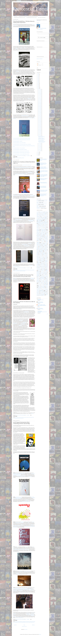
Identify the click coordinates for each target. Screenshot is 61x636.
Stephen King (42, 286)
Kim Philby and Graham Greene (30, 614)
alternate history (43, 214)
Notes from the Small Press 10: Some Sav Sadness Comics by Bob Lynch (21, 152)
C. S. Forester (45, 224)
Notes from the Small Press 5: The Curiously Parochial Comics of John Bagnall (22, 144)
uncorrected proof (42, 293)
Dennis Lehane (43, 233)
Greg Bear (45, 246)
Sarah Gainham (40, 282)
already (21, 47)
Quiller (42, 275)
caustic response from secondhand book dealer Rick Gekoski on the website (23, 588)
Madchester (17, 71)
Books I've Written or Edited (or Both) (41, 17)
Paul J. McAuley (38, 272)
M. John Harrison (42, 262)
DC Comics (45, 232)
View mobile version (24, 626)
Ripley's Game (42, 279)
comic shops (41, 227)
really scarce (20, 325)
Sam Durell (45, 281)
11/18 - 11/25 (39, 95)
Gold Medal (40, 245)
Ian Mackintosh (45, 250)
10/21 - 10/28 (39, 99)
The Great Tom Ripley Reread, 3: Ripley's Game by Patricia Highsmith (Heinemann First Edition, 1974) (44, 195)
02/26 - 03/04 (39, 135)
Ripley (38, 278)
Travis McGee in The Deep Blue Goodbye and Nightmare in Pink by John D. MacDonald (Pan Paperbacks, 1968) (43, 175)
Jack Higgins (40, 252)
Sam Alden (42, 281)
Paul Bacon (46, 271)
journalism (42, 258)
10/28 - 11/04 (39, 98)
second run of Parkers (32, 195)
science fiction (20, 418)
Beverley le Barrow (44, 218)
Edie (40, 238)
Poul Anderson (45, 274)
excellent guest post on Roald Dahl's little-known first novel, (23, 167)
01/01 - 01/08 (39, 150)
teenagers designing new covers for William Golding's (21, 549)
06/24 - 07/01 (39, 117)
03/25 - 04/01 (39, 131)
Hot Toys (38, 250)
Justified (46, 258)
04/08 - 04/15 (39, 129)
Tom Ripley (44, 291)
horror (46, 249)
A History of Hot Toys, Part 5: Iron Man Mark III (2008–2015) (43, 182)
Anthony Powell (45, 215)
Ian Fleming (41, 250)
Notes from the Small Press (16, 266)
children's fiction (45, 225)
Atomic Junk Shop (40, 311)
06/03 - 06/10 (39, 120)
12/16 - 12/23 (39, 91)
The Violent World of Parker (18, 270)
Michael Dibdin (42, 266)
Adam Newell (32, 278)
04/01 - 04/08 (39, 130)
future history (38, 243)
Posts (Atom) (25, 629)
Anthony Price (32, 615)
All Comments (39, 65)
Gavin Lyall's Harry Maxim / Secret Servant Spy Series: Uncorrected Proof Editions (43, 187)
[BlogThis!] (14, 156)
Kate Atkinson (41, 259)
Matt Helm (46, 265)
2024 (38, 75)
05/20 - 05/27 (39, 122)
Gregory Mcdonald (45, 247)
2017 (38, 83)
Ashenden (46, 216)
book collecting (17, 417)
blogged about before (18, 522)
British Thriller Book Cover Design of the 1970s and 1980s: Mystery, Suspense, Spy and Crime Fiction (28, 16)
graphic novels (41, 246)
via (20, 590)
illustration (18, 157)
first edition (22, 417)
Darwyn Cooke (38, 231)
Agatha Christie (38, 213)
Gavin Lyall (41, 243)
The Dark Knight (43, 288)
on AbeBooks (29, 243)
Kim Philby (16, 622)
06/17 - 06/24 (39, 118)
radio (45, 275)
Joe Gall (43, 255)
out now (22, 522)
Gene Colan (46, 243)
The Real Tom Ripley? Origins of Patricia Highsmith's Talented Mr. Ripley (44, 171)
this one (26, 173)
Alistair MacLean (38, 214)
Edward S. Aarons (43, 238)
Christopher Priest (43, 226)
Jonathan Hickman (38, 258)
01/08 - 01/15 (39, 149)
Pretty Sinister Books (40, 308)
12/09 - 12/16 (39, 92)
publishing (14, 418)
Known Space (46, 260)
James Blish (40, 253)
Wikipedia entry (15, 323)
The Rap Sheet (39, 299)
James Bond (43, 253)
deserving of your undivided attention (26, 501)
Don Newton (46, 235)
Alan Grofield (43, 213)
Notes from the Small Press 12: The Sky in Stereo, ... (41, 136)
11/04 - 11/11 (39, 97)
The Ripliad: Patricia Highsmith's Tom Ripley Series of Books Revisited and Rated (44, 179)
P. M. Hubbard (44, 269)
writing (43, 295)
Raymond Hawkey (46, 276)
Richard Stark (42, 277)
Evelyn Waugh (39, 240)
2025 (38, 74)
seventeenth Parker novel (16, 195)
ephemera (41, 239)
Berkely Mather (40, 218)
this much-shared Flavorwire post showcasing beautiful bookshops (24, 588)
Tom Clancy (38, 291)
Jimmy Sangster (40, 255)
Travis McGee (44, 292)
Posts (38, 63)
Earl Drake (39, 237)
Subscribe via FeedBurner (39, 58)
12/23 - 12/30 (39, 90)
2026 (38, 73)
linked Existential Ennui (19, 497)
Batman (44, 217)
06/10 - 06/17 (39, 119)
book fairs (46, 220)
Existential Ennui (15, 16)
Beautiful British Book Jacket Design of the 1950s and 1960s (19, 17)
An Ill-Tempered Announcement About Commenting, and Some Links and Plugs (21, 423)
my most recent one (30, 172)
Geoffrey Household (39, 244)
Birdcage (46, 219)
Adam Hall (45, 212)
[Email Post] (31, 155)
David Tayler (41, 232)
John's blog (17, 573)
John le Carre (45, 257)
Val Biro (46, 293)
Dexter (38, 235)
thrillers (22, 270)
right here (32, 413)
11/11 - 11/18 (39, 96)
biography (42, 219)
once (32, 546)
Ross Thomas (26, 622)
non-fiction (39, 269)
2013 (38, 87)
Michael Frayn (46, 266)
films (43, 241)
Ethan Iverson (25, 621)
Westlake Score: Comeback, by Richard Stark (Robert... (41, 138)
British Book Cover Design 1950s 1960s (42, 222)
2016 (38, 84)
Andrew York (41, 215)
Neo (45, 268)
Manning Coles (46, 262)
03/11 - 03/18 (39, 133)
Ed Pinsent (44, 237)
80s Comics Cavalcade (42, 211)
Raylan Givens (41, 276)
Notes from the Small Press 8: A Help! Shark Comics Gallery (20, 149)
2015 (38, 85)
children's (20, 417)
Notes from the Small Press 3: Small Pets (17, 141)
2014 (38, 86)
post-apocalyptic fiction (31, 417)
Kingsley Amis (42, 260)
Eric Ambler (45, 239)
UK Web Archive (39, 20)
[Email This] (13, 156)
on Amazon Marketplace (24, 244)
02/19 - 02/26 (39, 143)
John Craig (44, 256)
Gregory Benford (40, 247)
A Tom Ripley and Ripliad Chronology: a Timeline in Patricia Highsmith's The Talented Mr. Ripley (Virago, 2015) (44, 167)
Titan (22, 418)
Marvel (37, 264)
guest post (25, 417)
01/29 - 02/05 (39, 146)
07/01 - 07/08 (39, 116)
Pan (47, 269)
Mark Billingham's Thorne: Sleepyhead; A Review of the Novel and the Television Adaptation (43, 164)
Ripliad (46, 279)
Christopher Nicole (39, 226)
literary (27, 417)
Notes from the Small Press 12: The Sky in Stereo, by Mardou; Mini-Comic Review (23, 22)
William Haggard (40, 295)
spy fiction (46, 284)
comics (16, 157)
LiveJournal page (30, 117)
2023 (38, 76)
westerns (40, 294)
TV (38, 293)
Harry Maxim (38, 249)
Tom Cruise (41, 291)
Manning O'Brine (39, 263)
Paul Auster (42, 271)
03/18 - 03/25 (39, 132)
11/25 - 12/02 (39, 94)
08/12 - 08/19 (39, 110)
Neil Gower (26, 546)
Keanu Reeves (45, 259)
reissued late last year (16, 475)
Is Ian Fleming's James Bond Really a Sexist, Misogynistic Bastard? (43, 160)
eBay (41, 237)
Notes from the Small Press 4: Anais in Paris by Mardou (19, 142)
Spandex (32, 622)
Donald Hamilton (45, 236)
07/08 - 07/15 (39, 115)
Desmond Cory (21, 621)
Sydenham (39, 287)
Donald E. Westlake (39, 236)
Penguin (46, 272)
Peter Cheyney (38, 273)
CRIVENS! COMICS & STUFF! (41, 304)
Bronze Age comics (41, 224)
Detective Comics (46, 234)
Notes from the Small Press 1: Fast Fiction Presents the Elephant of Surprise (21, 138)
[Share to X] (15, 156)
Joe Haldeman (46, 255)
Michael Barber (15, 278)
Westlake (24, 270)
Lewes (18, 546)
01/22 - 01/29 (39, 147)
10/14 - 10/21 (39, 100)
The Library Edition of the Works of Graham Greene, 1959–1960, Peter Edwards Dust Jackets (44, 191)
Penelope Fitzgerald (42, 272)
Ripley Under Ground (42, 278)
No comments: (28, 155)
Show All (47, 313)
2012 (38, 88)
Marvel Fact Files (42, 265)
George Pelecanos (45, 244)
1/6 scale (38, 211)
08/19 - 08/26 (39, 109)
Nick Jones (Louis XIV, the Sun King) (42, 28)
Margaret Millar (45, 263)
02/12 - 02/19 (39, 144)
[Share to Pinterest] (16, 156)
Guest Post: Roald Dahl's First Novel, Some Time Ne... (41, 140)
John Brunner (41, 256)
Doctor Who (42, 235)
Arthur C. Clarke (42, 216)
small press (23, 157)
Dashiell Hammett (43, 231)
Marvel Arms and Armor (42, 264)
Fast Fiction (46, 240)
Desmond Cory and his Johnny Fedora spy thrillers (19, 473)
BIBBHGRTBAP (38, 219)
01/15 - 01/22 (39, 148)
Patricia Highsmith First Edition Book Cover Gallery (31, 17)
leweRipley (39, 261)
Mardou (17, 48)
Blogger (40, 634)
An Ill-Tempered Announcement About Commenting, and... (41, 141)
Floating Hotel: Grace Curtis (40, 302)
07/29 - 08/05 (39, 112)
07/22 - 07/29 (39, 113)
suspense (46, 286)
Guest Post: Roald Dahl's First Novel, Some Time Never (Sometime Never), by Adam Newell (23, 275)
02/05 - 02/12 (39, 145)
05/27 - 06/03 (39, 121)
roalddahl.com (24, 322)
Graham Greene (31, 621)
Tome (41, 292)
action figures (41, 212)
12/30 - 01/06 (39, 89)
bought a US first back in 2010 (18, 219)
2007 (38, 155)
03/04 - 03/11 (39, 134)
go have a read (30, 476)
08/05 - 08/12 (39, 111)
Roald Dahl (17, 418)
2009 (38, 154)
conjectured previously (26, 245)
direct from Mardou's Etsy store (24, 115)
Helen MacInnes (42, 249)
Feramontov (28, 621)
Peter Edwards (42, 273)
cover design (18, 621)
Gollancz (44, 245)
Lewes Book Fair (46, 261)
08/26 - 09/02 (39, 108)
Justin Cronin (38, 259)
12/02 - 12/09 (39, 93)
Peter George (45, 273)
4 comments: (28, 619)
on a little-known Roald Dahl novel (19, 617)
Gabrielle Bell (29, 98)
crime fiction (43, 230)
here (28, 522)
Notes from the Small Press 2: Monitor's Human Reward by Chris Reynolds (21, 139)
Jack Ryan (44, 252)
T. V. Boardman (43, 287)
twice (24, 47)
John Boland (38, 256)
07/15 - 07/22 (39, 114)
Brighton (46, 221)
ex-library (43, 240)
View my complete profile (39, 29)
